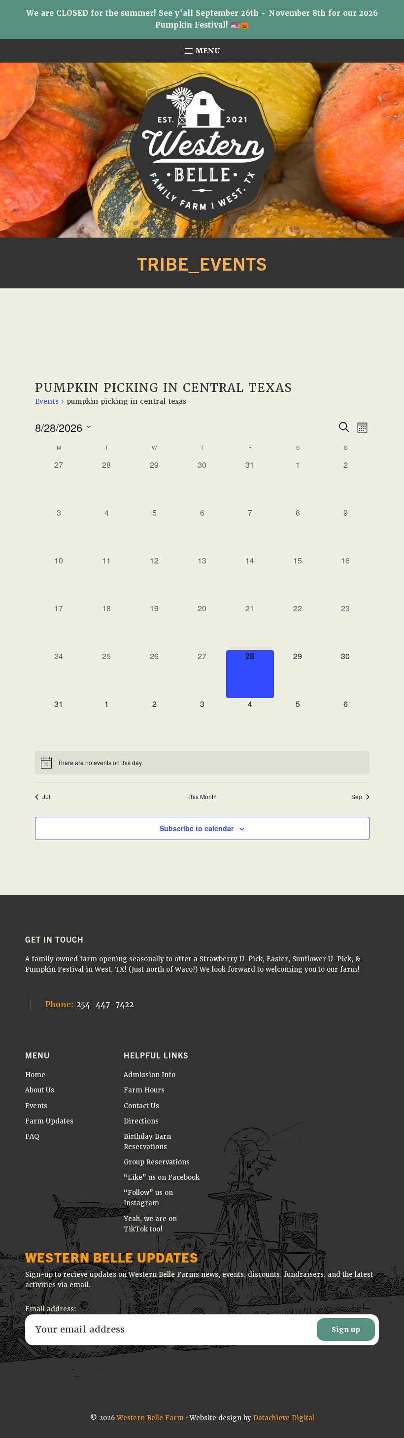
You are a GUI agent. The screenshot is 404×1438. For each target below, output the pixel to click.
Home (35, 1075)
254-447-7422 (89, 1004)
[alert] (202, 762)
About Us (39, 1090)
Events (47, 401)
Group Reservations (157, 1162)
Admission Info (149, 1075)
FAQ (32, 1136)
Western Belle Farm (150, 1418)
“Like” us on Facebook (162, 1177)
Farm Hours (144, 1090)
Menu (207, 50)
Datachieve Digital (283, 1418)
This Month (202, 797)
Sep (356, 797)
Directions (141, 1121)
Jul (46, 797)
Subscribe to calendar (197, 828)
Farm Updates (49, 1121)
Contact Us (141, 1106)
